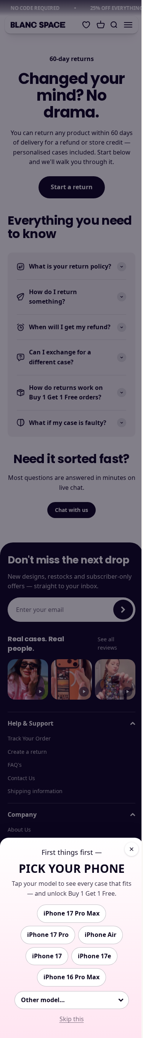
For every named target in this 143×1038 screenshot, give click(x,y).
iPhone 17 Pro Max (71, 913)
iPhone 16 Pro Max (71, 977)
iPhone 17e (94, 956)
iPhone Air (100, 934)
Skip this (71, 1019)
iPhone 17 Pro (48, 934)
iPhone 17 (47, 956)
